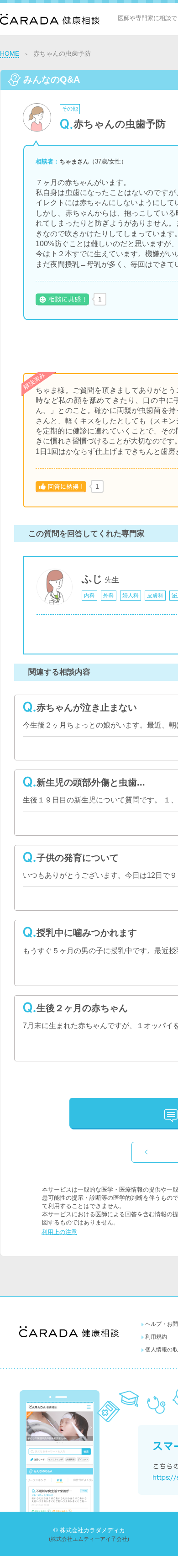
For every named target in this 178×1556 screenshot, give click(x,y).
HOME (9, 53)
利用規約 (156, 1337)
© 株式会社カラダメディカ (89, 1530)
